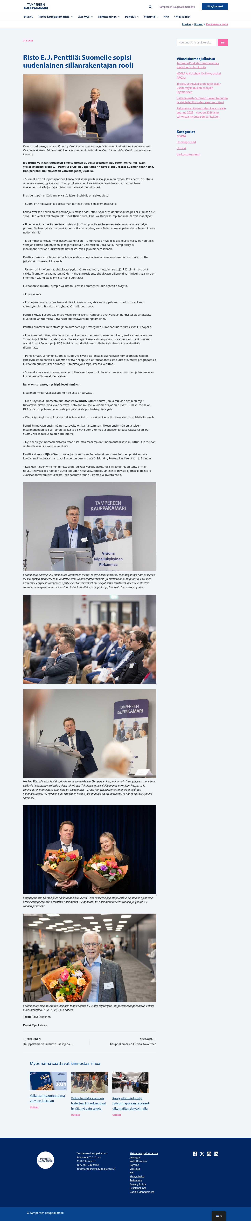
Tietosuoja (136, 1180)
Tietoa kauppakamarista (53, 16)
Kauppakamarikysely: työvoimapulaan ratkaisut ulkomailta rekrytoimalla (130, 1103)
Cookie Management (142, 1191)
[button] (150, 6)
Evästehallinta (138, 1188)
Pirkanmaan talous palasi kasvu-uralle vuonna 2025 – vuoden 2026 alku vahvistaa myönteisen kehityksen (201, 112)
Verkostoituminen (188, 154)
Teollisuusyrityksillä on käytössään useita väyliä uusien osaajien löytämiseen (199, 88)
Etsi (223, 42)
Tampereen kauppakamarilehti (177, 6)
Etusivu (28, 16)
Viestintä (149, 16)
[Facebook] (195, 1153)
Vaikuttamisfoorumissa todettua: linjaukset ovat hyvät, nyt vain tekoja (88, 1103)
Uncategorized (186, 142)
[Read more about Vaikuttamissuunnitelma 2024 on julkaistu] (48, 1081)
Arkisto (181, 136)
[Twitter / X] (202, 1153)
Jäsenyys (83, 16)
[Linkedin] (216, 1153)
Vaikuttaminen (107, 16)
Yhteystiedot (182, 16)
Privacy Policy (138, 1184)
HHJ (166, 16)
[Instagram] (209, 1153)
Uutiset (34, 1107)
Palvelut (130, 16)
